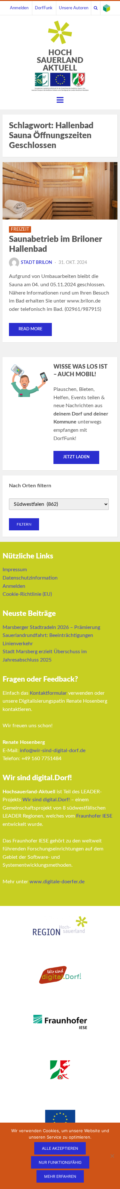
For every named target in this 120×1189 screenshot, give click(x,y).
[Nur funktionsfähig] (112, 1156)
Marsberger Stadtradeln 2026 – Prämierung (51, 627)
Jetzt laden (76, 457)
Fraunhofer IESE (94, 816)
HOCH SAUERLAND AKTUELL (60, 60)
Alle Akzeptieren (60, 1148)
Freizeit (20, 229)
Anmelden (19, 8)
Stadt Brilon (36, 262)
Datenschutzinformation (30, 577)
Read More (30, 329)
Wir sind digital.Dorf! (46, 799)
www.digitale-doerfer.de (56, 881)
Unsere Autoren (73, 8)
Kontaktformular (48, 693)
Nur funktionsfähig (60, 1162)
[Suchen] (95, 8)
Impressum (15, 569)
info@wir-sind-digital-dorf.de (52, 750)
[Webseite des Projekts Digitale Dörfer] (106, 8)
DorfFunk (43, 8)
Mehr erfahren (60, 1176)
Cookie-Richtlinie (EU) (27, 594)
